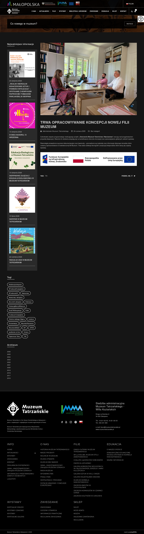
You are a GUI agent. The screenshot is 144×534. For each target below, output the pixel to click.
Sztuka (26, 332)
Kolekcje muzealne (49, 456)
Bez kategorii (95, 131)
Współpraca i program (51, 480)
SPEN (32, 328)
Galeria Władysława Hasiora (87, 477)
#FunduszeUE (13, 293)
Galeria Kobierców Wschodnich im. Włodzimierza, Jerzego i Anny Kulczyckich (88, 468)
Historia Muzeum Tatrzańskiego (54, 449)
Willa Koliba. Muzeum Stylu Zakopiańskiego (86, 456)
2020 (9, 367)
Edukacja (28, 302)
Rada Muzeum (46, 471)
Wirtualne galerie (15, 517)
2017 (9, 375)
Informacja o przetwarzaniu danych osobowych (20, 475)
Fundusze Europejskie (16, 315)
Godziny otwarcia (48, 510)
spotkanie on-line (14, 332)
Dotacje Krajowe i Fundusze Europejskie (53, 484)
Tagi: (42, 176)
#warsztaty (25, 293)
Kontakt (10, 462)
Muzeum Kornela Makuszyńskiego (81, 481)
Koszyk (77, 514)
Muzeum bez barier (49, 462)
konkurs (31, 319)
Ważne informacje (115, 460)
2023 (9, 360)
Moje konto (79, 510)
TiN (46, 176)
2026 (9, 352)
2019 (9, 370)
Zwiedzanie (12, 459)
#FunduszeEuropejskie (16, 289)
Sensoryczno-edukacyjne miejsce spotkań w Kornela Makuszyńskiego (119, 455)
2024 (9, 357)
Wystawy (11, 456)
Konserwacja (13, 323)
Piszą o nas (45, 477)
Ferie (27, 310)
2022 (9, 362)
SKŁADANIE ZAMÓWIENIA (84, 517)
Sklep (76, 507)
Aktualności (12, 453)
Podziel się (126, 176)
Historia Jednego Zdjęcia (17, 319)
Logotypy (11, 479)
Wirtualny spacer (15, 507)
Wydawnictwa (46, 474)
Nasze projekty (47, 453)
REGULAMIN (78, 520)
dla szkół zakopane (15, 302)
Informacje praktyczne (51, 514)
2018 (9, 373)
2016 (9, 378)
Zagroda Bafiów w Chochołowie (82, 486)
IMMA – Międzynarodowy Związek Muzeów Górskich (19, 470)
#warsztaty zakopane (15, 297)
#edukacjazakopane (15, 285)
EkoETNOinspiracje (15, 310)
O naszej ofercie (114, 449)
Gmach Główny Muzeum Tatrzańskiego (84, 451)
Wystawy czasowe (15, 510)
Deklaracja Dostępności (18, 465)
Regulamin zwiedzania (50, 517)
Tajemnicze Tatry (14, 336)
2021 (9, 365)
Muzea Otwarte (47, 459)
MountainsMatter (14, 328)
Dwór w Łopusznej (82, 463)
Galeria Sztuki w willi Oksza (87, 474)
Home (9, 449)
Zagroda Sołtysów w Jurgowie (88, 496)
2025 (9, 354)
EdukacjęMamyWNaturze (17, 306)
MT (25, 328)
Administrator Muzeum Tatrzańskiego (56, 131)
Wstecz (130, 24)
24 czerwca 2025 (79, 131)
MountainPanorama (27, 323)
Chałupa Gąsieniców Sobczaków (88, 460)
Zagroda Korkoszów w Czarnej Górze (88, 492)
